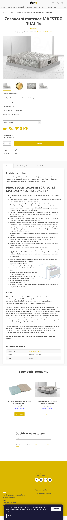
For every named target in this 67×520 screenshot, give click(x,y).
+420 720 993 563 (40, 476)
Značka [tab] (22, 166)
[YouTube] (50, 480)
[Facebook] (37, 480)
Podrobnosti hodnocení (44, 32)
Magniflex (33, 28)
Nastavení (11, 516)
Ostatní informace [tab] (41, 166)
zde (7, 511)
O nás (4, 500)
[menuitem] (3, 7)
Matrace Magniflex (35, 351)
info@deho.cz (39, 474)
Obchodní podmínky (9, 498)
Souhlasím (56, 509)
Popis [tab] (8, 166)
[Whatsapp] (46, 480)
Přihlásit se (20, 451)
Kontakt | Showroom (9, 503)
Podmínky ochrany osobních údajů (14, 495)
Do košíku (39, 143)
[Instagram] (41, 480)
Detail (46, 414)
